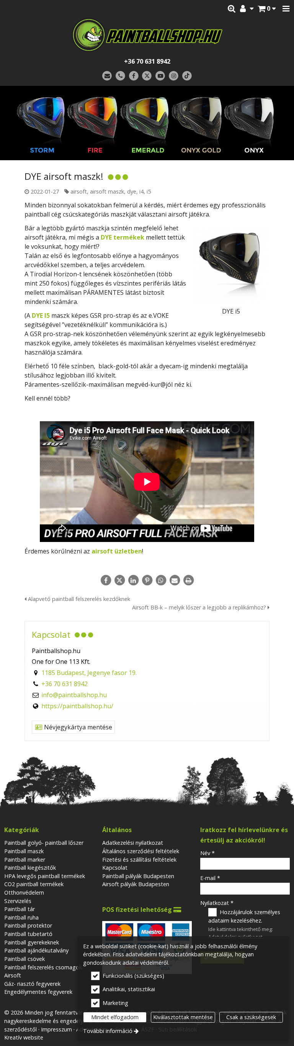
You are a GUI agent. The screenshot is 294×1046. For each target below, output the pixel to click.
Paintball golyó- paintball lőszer (43, 842)
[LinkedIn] (133, 580)
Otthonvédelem (24, 892)
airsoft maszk (107, 191)
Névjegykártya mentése (77, 727)
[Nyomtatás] (188, 580)
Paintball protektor (28, 925)
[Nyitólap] (147, 35)
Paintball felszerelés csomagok (43, 967)
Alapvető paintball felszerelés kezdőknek (78, 599)
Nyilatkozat (217, 902)
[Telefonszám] (120, 76)
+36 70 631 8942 (147, 61)
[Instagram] (173, 76)
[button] (286, 9)
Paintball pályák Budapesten (138, 876)
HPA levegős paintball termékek (44, 876)
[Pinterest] (147, 580)
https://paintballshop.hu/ (77, 706)
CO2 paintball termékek (34, 884)
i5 (149, 191)
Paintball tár (19, 909)
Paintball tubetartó (28, 934)
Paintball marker (24, 859)
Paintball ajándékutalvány (36, 950)
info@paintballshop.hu (74, 695)
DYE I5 (41, 315)
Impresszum (56, 1029)
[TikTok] (187, 76)
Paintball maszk (24, 851)
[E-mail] (107, 76)
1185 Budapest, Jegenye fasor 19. (89, 672)
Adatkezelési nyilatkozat (132, 842)
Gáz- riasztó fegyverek (32, 983)
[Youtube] (160, 76)
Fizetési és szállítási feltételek (139, 859)
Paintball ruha (21, 917)
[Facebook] (133, 76)
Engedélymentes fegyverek (38, 991)
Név (207, 853)
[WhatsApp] (161, 580)
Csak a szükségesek (251, 1017)
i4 (141, 191)
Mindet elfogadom (115, 1017)
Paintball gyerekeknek (31, 942)
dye (131, 191)
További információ (107, 1031)
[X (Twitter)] (147, 76)
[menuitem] (266, 9)
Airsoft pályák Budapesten (135, 884)
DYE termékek (122, 237)
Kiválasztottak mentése (183, 1017)
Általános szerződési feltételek (140, 851)
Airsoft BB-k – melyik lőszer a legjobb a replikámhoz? (200, 607)
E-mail (210, 878)
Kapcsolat (114, 867)
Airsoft (12, 975)
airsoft (78, 191)
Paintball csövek (24, 958)
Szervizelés (17, 901)
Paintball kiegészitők (30, 867)
